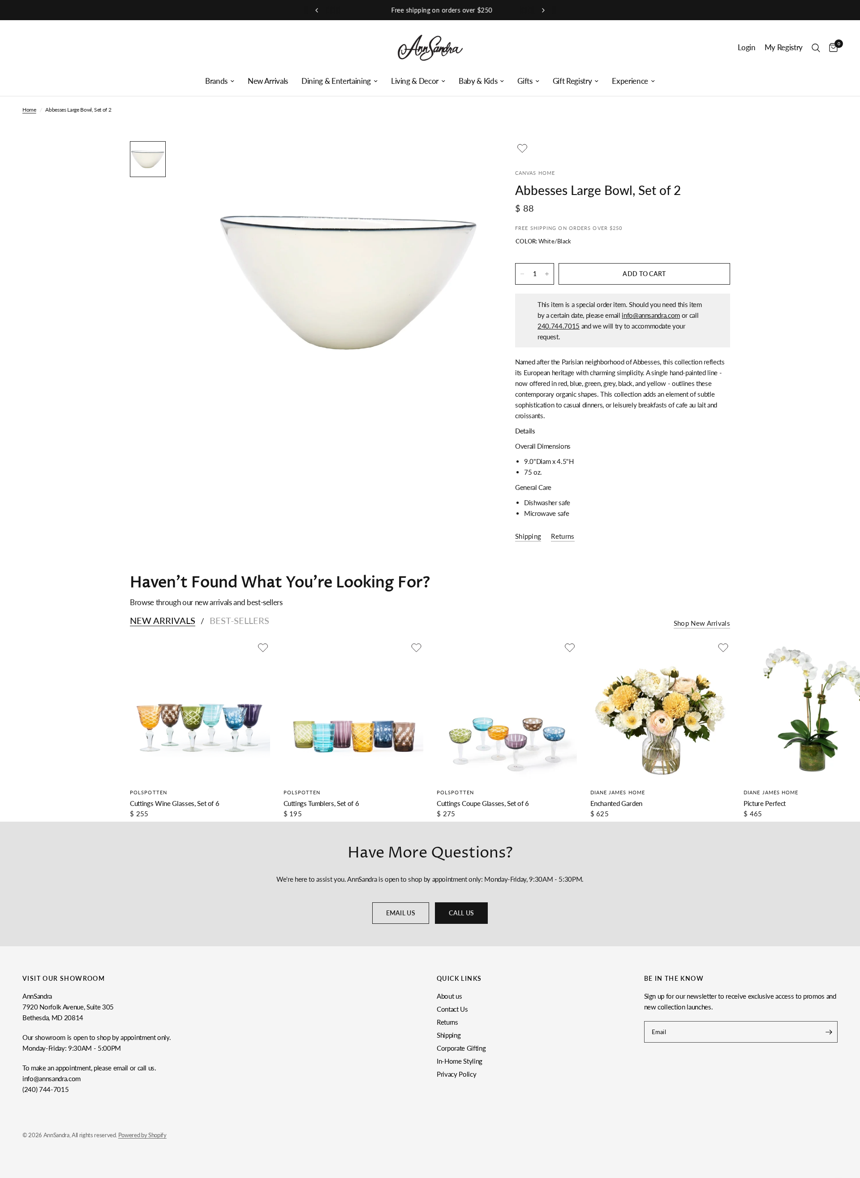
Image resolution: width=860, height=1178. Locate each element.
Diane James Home (617, 792)
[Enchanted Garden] (660, 711)
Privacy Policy (456, 1074)
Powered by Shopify (142, 1135)
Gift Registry (572, 81)
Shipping (448, 1035)
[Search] (816, 48)
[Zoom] (469, 160)
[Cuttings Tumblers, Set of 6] (354, 711)
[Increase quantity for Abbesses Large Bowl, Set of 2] (547, 274)
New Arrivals (268, 81)
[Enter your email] (829, 1032)
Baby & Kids (478, 81)
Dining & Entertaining (336, 81)
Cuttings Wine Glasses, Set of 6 (174, 803)
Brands (216, 81)
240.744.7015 (559, 326)
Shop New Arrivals (702, 623)
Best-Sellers (239, 620)
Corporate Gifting (461, 1048)
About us (449, 996)
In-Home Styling (459, 1061)
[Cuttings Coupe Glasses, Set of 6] (507, 711)
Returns (447, 1022)
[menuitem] (219, 81)
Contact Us (452, 1009)
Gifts (524, 81)
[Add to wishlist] (522, 148)
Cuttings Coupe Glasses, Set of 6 (483, 803)
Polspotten (148, 792)
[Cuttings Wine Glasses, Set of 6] (200, 711)
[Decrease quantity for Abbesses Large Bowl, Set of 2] (522, 274)
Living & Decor (415, 81)
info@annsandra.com (651, 315)
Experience (630, 81)
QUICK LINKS (459, 978)
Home (29, 109)
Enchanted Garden (616, 803)
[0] (831, 48)
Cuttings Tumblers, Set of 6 (321, 803)
